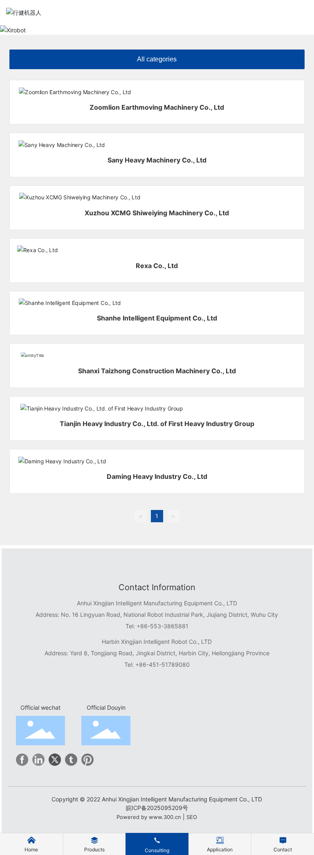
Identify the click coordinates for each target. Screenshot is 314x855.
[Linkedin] (38, 759)
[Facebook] (22, 759)
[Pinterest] (87, 759)
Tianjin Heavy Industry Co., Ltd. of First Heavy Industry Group (157, 424)
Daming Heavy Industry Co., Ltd (157, 476)
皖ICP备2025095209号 (157, 807)
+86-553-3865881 (162, 626)
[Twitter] (55, 759)
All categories (157, 59)
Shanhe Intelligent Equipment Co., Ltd (157, 318)
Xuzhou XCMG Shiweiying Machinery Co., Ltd (157, 213)
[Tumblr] (71, 759)
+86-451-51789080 (162, 664)
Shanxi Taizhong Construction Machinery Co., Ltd (157, 371)
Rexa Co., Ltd (157, 266)
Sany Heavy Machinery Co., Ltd (157, 160)
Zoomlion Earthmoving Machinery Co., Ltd (157, 107)
